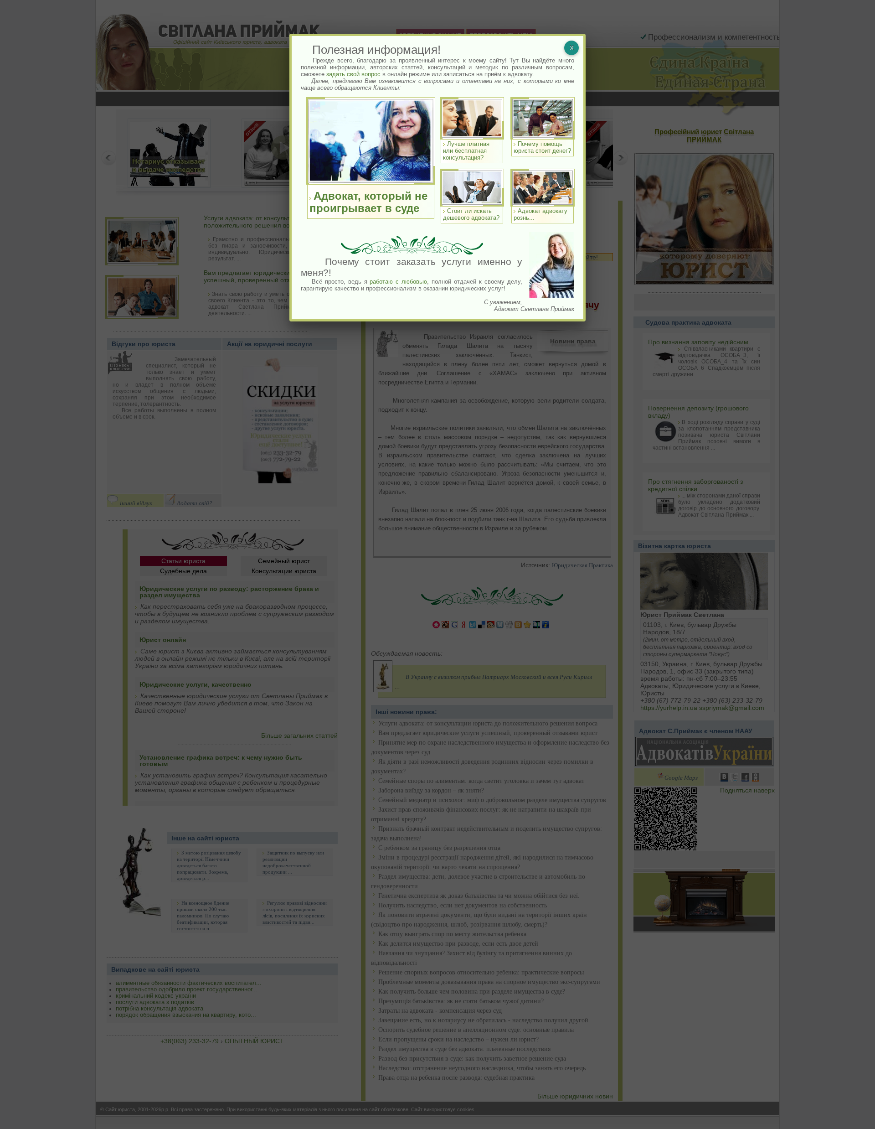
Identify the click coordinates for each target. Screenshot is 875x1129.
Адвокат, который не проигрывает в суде (368, 202)
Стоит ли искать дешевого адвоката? (471, 214)
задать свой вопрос (353, 74)
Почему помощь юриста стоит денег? (542, 147)
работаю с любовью (398, 281)
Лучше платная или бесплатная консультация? (466, 150)
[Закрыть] (571, 48)
